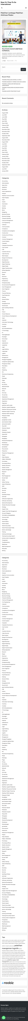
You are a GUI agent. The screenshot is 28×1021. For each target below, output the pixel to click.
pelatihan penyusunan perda (10, 953)
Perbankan (4, 430)
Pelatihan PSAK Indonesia (8, 413)
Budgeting (4, 212)
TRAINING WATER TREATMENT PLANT (11, 91)
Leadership (4, 345)
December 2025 (6, 129)
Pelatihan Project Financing (8, 411)
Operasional (4, 397)
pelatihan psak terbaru (6, 958)
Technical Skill (5, 517)
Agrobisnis (4, 187)
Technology (4, 519)
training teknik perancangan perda (15, 975)
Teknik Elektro (5, 521)
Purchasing (4, 461)
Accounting (4, 181)
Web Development (6, 546)
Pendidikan (4, 417)
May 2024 (4, 148)
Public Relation (5, 457)
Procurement (5, 448)
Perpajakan (4, 438)
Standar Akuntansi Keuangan (8, 505)
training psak (4, 974)
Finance (4, 291)
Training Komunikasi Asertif (8, 536)
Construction (5, 233)
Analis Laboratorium (6, 191)
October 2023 (5, 162)
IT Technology (5, 330)
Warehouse (4, 544)
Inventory (4, 324)
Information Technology (7, 322)
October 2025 (5, 133)
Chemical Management (7, 220)
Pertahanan (4, 442)
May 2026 (4, 119)
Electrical (4, 276)
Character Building (6, 218)
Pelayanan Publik (6, 415)
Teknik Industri (5, 523)
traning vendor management (8, 538)
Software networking (7, 500)
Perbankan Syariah (6, 432)
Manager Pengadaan (6, 359)
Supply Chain (5, 509)
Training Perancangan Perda (7, 972)
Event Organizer (5, 289)
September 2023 (6, 164)
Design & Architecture (7, 257)
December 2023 (6, 158)
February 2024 (5, 154)
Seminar (4, 492)
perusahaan (4, 446)
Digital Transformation (7, 268)
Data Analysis (5, 255)
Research (4, 471)
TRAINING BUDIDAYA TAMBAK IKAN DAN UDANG (14, 81)
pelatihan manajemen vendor (15, 950)
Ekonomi (4, 272)
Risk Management (6, 475)
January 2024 (5, 156)
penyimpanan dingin (6, 421)
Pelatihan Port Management (11, 955)
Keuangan (4, 336)
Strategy (10, 46)
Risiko (3, 473)
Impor (3, 318)
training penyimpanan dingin (20, 971)
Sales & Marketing (6, 484)
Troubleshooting (6, 542)
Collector (4, 224)
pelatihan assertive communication (8, 940)
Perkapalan (4, 436)
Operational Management (8, 399)
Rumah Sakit (5, 478)
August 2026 (5, 112)
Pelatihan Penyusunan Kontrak (9, 409)
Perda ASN (4, 434)
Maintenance (5, 355)
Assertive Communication (8, 195)
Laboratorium (5, 343)
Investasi (4, 326)
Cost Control (5, 247)
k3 (2, 332)
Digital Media (5, 266)
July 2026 (4, 115)
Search (3, 67)
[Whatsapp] (3, 1017)
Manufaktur (4, 365)
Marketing (4, 370)
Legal (3, 347)
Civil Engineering (6, 222)
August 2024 (5, 142)
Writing (3, 550)
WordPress (8, 1019)
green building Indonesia (7, 307)
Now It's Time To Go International (8, 3)
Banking (4, 208)
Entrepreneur (5, 280)
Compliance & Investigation (8, 230)
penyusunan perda (6, 424)
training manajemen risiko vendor (12, 969)
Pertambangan (5, 444)
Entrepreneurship (6, 282)
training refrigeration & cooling (12, 974)
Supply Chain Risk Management (9, 511)
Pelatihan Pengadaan (14, 952)
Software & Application (7, 498)
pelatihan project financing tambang (8, 956)
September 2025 (6, 135)
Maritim (4, 368)
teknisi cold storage (6, 529)
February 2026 (5, 125)
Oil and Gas (4, 395)
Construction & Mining (7, 235)
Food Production (6, 295)
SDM (3, 486)
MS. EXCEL (4, 384)
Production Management (8, 453)
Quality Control (5, 467)
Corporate (4, 243)
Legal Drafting (5, 349)
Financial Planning (6, 293)
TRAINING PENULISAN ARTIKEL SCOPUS (11, 79)
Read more (4, 58)
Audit (3, 199)
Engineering (5, 278)
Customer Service (6, 251)
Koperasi (4, 341)
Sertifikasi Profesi (6, 494)
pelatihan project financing (20, 955)
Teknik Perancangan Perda (8, 527)
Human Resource (6, 314)
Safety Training (5, 482)
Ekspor (3, 274)
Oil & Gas (4, 392)
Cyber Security (5, 253)
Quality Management (7, 469)
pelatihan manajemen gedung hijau (8, 945)
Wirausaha (4, 548)
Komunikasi (4, 338)
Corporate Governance (7, 245)
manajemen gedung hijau (8, 361)
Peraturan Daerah (6, 428)
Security (4, 490)
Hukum (3, 311)
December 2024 (6, 139)
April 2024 (4, 150)
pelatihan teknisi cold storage (14, 961)
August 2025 (5, 137)
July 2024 (4, 144)
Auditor (3, 201)
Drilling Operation (6, 270)
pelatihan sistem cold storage (15, 958)
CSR (3, 249)
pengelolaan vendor (6, 419)
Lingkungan (4, 351)
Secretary (4, 488)
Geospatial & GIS (6, 303)
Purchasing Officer (6, 463)
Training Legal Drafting (13, 968)
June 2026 (4, 117)
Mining (3, 382)
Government (5, 305)
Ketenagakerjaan (6, 334)
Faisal (4, 60)
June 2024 (4, 146)
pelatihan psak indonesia (19, 956)
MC (3, 372)
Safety (3, 480)
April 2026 (4, 121)
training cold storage (7, 534)
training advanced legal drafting (9, 963)
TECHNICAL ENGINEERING (8, 515)
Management (5, 46)
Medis (3, 376)
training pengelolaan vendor (10, 971)
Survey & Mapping (6, 513)
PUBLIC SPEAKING (6, 459)
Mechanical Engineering (7, 374)
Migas (3, 380)
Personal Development (7, 440)
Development (5, 260)
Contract (4, 237)
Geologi (4, 301)
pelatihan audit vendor (7, 405)
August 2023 (5, 166)
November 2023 (6, 160)
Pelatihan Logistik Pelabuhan (8, 407)
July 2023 (4, 169)
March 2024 (5, 152)
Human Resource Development (9, 316)
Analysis (4, 193)
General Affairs (5, 299)
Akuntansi (4, 189)
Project (3, 455)
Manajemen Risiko (6, 363)
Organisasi (4, 403)
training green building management (15, 966)
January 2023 (5, 171)
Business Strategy (6, 216)
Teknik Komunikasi (6, 525)
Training (4, 532)
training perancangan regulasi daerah (18, 972)
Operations (4, 401)
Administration (5, 183)
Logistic (4, 353)
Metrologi (4, 378)
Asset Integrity (5, 197)
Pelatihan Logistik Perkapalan (20, 943)
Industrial (4, 320)
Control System (5, 241)
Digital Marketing (6, 264)
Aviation (4, 206)
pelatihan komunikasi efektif (12, 941)
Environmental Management (8, 284)
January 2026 (5, 127)
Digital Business (5, 262)
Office (3, 390)
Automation (5, 203)
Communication (6, 226)
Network (4, 388)
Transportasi (5, 540)
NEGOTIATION (5, 386)
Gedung (4, 297)
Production (4, 451)
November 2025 (6, 131)
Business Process (6, 214)
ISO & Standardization (7, 328)
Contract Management (7, 239)
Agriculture (4, 185)
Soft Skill (4, 496)
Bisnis (3, 210)
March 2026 (5, 123)
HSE (3, 309)
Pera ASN (4, 426)
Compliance (5, 228)
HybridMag (16, 1019)
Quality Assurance (6, 465)
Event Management (6, 287)
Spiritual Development (7, 502)
